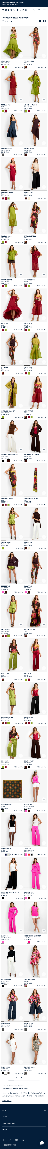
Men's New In (20, 4)
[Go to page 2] (37, 1077)
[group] (24, 1110)
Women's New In (8, 4)
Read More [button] (6, 1100)
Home (4, 1086)
